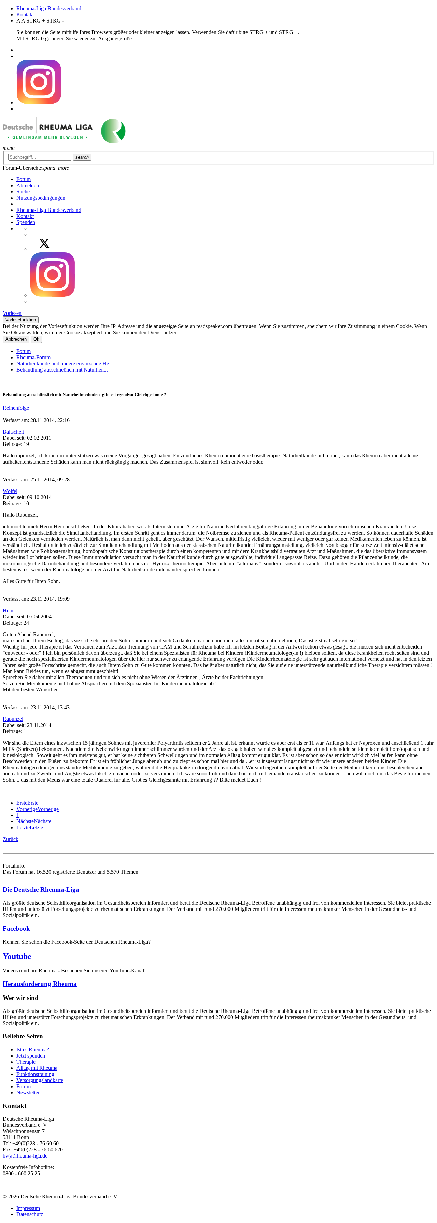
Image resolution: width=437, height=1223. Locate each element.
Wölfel (10, 491)
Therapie (26, 1062)
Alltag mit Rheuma (36, 1068)
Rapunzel (13, 719)
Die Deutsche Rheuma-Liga (41, 889)
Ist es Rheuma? (32, 1049)
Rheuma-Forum (33, 357)
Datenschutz (29, 1214)
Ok (36, 339)
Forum (23, 351)
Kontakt (25, 14)
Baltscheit (13, 432)
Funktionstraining (35, 1074)
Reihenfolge (16, 408)
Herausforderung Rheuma (40, 983)
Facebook (16, 928)
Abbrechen (16, 339)
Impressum (28, 1208)
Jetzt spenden (30, 1056)
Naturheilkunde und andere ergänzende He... (64, 363)
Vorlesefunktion (20, 319)
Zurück (10, 839)
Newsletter (28, 1092)
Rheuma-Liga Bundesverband (48, 8)
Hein (8, 610)
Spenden (25, 222)
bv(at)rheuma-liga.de (25, 1156)
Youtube (17, 956)
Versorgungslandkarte (39, 1080)
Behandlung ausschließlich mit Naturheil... (62, 370)
